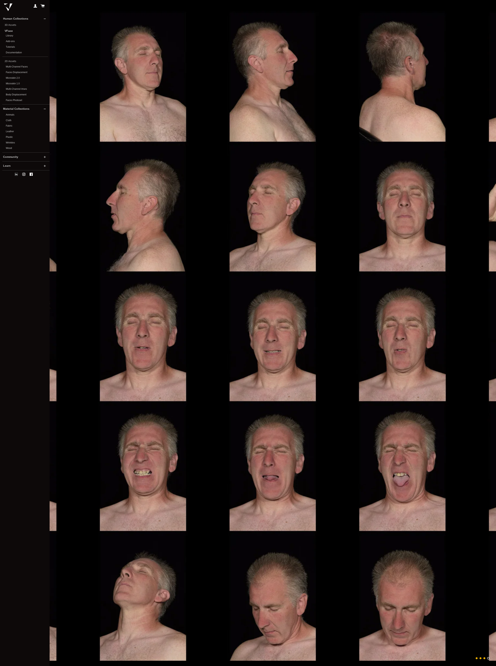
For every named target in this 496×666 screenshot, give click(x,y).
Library (9, 35)
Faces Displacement (16, 72)
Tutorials (10, 47)
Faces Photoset (14, 100)
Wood (9, 148)
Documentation (14, 52)
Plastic (9, 137)
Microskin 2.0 (13, 78)
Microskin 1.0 (13, 83)
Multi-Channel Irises (16, 89)
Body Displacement (16, 94)
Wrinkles (10, 142)
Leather (10, 131)
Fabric (9, 125)
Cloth (8, 120)
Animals (10, 114)
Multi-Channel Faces (17, 66)
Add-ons (10, 41)
